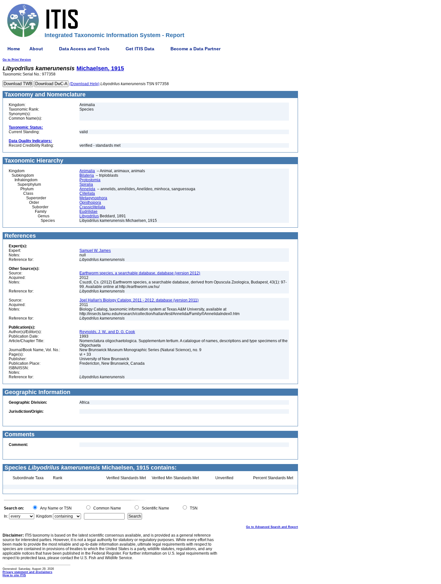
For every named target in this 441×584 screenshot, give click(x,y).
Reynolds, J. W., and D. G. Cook (107, 332)
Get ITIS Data (140, 48)
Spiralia (86, 184)
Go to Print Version (17, 59)
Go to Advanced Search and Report (272, 527)
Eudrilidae (88, 211)
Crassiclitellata (92, 207)
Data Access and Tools (84, 48)
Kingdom (44, 516)
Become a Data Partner (195, 48)
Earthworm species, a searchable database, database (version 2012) (139, 273)
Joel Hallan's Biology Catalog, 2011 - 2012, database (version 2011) (139, 300)
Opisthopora (90, 202)
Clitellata (87, 193)
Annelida (87, 189)
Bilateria (86, 175)
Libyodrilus (89, 216)
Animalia (87, 171)
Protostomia (89, 180)
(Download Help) (84, 84)
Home (13, 48)
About (36, 48)
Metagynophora (93, 198)
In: (6, 516)
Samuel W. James (95, 250)
